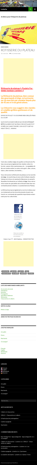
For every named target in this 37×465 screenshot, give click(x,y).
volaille (31, 273)
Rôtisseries (4, 297)
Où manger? (4, 341)
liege (27, 271)
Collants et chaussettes (7, 412)
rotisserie (15, 273)
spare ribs (23, 273)
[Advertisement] (18, 71)
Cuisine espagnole (6, 421)
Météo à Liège (5, 309)
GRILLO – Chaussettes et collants (10, 415)
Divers (2, 335)
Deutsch (3, 353)
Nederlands (4, 351)
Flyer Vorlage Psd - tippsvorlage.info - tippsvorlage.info (16, 436)
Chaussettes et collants (7, 298)
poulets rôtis (6, 273)
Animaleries (4, 290)
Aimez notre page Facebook (11, 317)
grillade (13, 271)
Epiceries (3, 292)
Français (3, 348)
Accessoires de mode (7, 289)
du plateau (5, 271)
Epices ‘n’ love (26, 454)
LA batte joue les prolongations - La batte (12, 446)
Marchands (4, 47)
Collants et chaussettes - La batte (10, 441)
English (3, 350)
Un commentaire (16, 53)
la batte (20, 271)
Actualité (3, 332)
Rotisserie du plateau (18, 50)
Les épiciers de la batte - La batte (10, 454)
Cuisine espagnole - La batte (9, 451)
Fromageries (4, 294)
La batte (4, 9)
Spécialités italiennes (7, 295)
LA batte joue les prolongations (9, 418)
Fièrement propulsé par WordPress (9, 462)
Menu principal (35, 9)
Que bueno (4, 425)
